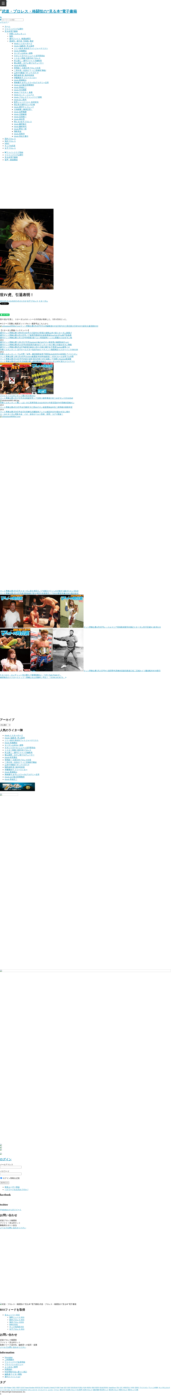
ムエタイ (51, 1390)
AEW (5, 1387)
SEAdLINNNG (103, 1387)
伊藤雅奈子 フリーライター (25, 78)
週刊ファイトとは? (12, 1377)
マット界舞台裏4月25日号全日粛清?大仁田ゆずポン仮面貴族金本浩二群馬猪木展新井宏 (36, 407)
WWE (132, 1387)
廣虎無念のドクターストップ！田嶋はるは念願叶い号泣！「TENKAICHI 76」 (32, 677)
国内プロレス (10, 139)
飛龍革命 (17, 131)
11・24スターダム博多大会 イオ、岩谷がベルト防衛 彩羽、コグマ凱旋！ (31, 414)
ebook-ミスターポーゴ (23, 44)
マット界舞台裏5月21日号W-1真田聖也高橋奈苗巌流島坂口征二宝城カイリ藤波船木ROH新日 (122, 671)
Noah (61, 1387)
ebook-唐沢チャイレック (24, 107)
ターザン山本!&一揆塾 (23, 53)
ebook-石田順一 (20, 117)
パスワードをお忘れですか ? (16, 1190)
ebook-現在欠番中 (21, 136)
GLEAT (22, 1387)
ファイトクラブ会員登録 (15, 1362)
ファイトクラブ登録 (14, 152)
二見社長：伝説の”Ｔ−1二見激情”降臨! (30, 70)
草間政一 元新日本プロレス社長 (27, 68)
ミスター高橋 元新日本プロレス (27, 58)
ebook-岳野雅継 (20, 112)
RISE (93, 1387)
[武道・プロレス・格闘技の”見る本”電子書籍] (38, 11)
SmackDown (112, 1387)
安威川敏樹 (96, 1390)
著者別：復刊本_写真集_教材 (21, 41)
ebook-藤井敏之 (20, 124)
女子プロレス (10, 148)
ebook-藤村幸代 (20, 127)
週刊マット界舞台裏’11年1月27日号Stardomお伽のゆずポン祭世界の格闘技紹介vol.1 (34, 342)
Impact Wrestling (30, 1387)
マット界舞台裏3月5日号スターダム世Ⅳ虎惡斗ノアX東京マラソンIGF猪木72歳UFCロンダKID (39, 591)
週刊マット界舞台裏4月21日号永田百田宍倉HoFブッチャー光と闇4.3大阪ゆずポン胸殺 (36, 345)
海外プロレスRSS (16, 1322)
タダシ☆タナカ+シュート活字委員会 (29, 56)
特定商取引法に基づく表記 (16, 1372)
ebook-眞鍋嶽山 (20, 80)
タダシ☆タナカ (32, 1390)
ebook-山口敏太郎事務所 (24, 85)
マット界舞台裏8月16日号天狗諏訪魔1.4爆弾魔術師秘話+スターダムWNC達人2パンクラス (37, 361)
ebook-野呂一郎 (20, 129)
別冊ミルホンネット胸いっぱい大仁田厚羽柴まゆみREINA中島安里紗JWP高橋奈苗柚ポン (37, 403)
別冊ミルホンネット (17, 34)
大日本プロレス (87, 1390)
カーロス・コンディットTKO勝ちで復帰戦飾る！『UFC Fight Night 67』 (31, 675)
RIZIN (97, 1387)
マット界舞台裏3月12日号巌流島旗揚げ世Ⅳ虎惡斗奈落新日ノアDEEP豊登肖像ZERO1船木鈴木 (39, 593)
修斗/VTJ (63, 1390)
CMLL (14, 1387)
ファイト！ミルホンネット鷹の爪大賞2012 (17, 396)
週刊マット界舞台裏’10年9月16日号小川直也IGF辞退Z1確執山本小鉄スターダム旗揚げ (36, 333)
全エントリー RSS (12, 1315)
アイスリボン (144, 1387)
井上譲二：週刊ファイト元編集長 (28, 61)
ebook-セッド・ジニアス (24, 95)
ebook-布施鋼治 (20, 51)
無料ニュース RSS (16, 1317)
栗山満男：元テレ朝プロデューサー (29, 63)
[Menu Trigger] (3, 3)
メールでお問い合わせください (13, 1228)
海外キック (131, 1390)
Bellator (9, 1387)
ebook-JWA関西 (20, 90)
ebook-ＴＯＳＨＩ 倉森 (23, 92)
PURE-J (80, 1387)
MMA (7, 143)
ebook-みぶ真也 (20, 100)
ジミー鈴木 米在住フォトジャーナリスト (31, 48)
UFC (121, 1387)
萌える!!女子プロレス (23, 122)
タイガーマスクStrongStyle (19, 1390)
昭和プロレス (123, 1390)
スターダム (43, 301)
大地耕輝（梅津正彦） (23, 109)
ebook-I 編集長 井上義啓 (24, 46)
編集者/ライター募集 (13, 1374)
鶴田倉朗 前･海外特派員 (24, 75)
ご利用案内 (9, 1360)
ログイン (6, 1159)
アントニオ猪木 (153, 1387)
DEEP (18, 1387)
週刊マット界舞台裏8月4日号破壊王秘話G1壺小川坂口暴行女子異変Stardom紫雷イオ (35, 347)
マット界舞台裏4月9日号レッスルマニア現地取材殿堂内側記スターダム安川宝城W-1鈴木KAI (122, 627)
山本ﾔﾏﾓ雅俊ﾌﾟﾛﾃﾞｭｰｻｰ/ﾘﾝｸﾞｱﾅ (26, 73)
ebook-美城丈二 (20, 87)
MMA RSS (13, 1324)
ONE (68, 1387)
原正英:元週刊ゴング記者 (24, 105)
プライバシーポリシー (14, 1364)
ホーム (7, 26)
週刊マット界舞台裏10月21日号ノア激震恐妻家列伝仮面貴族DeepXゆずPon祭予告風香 (36, 335)
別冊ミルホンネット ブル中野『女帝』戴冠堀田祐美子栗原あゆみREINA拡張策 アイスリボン (38, 354)
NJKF (58, 1387)
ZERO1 (137, 1387)
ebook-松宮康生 (20, 65)
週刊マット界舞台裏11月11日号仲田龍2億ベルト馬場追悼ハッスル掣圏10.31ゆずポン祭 (36, 338)
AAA (1, 1387)
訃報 (136, 1390)
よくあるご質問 (11, 1367)
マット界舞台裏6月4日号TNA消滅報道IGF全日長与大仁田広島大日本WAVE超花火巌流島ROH (59, 326)
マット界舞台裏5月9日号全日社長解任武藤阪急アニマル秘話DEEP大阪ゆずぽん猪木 (35, 412)
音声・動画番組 (11, 160)
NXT (65, 1387)
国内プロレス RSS (16, 1320)
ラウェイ (57, 1390)
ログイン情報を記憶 (11, 1178)
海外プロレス (10, 141)
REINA (89, 1387)
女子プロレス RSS (16, 1329)
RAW (85, 1387)
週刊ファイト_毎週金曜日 (20, 39)
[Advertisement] (85, 179)
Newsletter (9, 1357)
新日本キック (104, 1390)
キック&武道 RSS (16, 1327)
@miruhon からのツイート (10, 1210)
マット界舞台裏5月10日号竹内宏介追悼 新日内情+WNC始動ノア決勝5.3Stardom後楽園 (35, 359)
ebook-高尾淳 (19, 134)
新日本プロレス (114, 1390)
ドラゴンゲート (42, 1390)
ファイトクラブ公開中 (14, 29)
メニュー (4, 22)
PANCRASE (74, 1387)
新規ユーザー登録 (12, 1187)
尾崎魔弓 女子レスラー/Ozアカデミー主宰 (31, 83)
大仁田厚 (79, 1390)
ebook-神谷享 (19, 119)
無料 (11, 36)
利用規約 (8, 1369)
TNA (117, 1387)
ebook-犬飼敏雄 (20, 114)
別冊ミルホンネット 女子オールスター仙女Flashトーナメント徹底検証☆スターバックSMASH (39, 350)
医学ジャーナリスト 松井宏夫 (26, 102)
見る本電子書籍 (11, 31)
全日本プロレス (71, 1390)
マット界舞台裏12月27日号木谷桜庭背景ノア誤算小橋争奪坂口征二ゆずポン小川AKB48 (36, 398)
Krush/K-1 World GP (50, 1387)
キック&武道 (10, 146)
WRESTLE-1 (127, 1387)
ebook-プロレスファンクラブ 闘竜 (28, 97)
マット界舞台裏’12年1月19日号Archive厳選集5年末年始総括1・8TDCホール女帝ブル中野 (37, 357)
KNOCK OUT (39, 1387)
